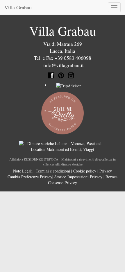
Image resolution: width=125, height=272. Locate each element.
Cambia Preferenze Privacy (30, 176)
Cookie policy (84, 171)
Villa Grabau (18, 7)
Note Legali (23, 171)
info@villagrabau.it (63, 65)
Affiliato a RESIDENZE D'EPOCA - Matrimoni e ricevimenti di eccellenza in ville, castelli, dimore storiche (62, 161)
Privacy (105, 171)
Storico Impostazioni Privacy (78, 176)
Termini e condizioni (53, 171)
